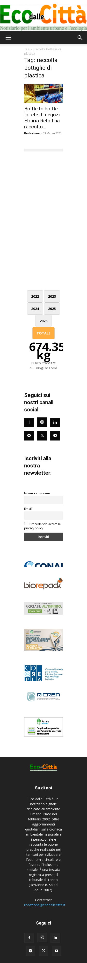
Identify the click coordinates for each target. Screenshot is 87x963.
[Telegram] (29, 436)
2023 (52, 296)
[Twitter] (42, 436)
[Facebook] (29, 422)
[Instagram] (42, 422)
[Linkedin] (55, 422)
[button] (8, 37)
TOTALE (43, 333)
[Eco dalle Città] (43, 15)
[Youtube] (55, 436)
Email (28, 509)
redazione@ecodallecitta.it (44, 905)
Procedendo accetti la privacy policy (42, 526)
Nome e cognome (37, 493)
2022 (35, 296)
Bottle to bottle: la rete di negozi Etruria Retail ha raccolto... (42, 118)
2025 (52, 308)
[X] (43, 951)
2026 (43, 321)
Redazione (32, 133)
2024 (35, 308)
